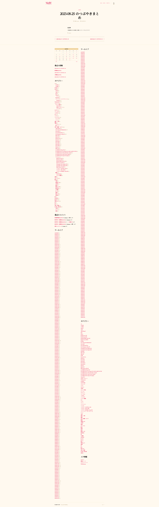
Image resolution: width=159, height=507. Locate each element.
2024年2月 (57, 276)
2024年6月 (57, 270)
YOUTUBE (58, 174)
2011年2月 (57, 393)
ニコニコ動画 (58, 175)
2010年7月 (57, 403)
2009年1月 (57, 428)
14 (59, 56)
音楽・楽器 (57, 205)
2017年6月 (57, 311)
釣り (55, 204)
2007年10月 (57, 449)
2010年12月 (57, 396)
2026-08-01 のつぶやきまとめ (60, 77)
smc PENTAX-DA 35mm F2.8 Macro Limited (63, 152)
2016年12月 (57, 316)
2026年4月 (57, 238)
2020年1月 (57, 301)
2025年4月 (57, 256)
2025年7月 (57, 251)
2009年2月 (57, 426)
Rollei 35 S (57, 148)
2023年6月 (57, 287)
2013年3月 (57, 366)
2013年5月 (57, 363)
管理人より (57, 201)
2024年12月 (57, 261)
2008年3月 (57, 442)
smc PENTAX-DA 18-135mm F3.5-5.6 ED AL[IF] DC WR (66, 151)
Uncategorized (57, 101)
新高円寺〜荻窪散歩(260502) (60, 219)
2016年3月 (57, 324)
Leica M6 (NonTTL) (59, 132)
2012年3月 (57, 383)
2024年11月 (57, 263)
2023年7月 (57, 286)
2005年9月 (57, 485)
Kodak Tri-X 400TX (60, 162)
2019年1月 (57, 303)
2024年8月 (57, 267)
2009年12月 (57, 413)
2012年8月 (57, 376)
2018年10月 (57, 307)
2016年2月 (57, 326)
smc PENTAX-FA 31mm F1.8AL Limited (62, 154)
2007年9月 (57, 450)
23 (66, 57)
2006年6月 (57, 472)
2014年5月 (57, 350)
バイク (56, 115)
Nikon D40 (57, 135)
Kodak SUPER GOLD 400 (61, 161)
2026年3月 (57, 240)
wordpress (58, 100)
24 (69, 57)
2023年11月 (57, 280)
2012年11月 (57, 372)
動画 (56, 172)
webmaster (78, 21)
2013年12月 (57, 357)
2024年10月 (57, 264)
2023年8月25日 (84, 21)
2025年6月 (57, 253)
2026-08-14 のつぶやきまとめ (60, 68)
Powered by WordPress (64, 504)
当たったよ (57, 178)
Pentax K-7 (57, 139)
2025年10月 (57, 247)
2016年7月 (57, 321)
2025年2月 (57, 258)
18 (73, 56)
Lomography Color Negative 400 (61, 164)
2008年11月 (57, 430)
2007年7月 (57, 453)
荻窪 (56, 192)
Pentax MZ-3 (57, 145)
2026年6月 (57, 235)
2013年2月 (57, 367)
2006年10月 (57, 466)
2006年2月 (57, 478)
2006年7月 (57, 471)
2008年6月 (57, 438)
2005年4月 (57, 492)
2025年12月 (57, 244)
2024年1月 (57, 277)
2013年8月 (57, 359)
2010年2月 (57, 410)
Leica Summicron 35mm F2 (60, 134)
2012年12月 (57, 370)
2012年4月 (57, 382)
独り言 (56, 199)
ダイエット (57, 124)
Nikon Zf (57, 137)
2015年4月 (57, 334)
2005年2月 (57, 495)
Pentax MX (57, 142)
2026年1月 (57, 243)
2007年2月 (57, 460)
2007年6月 (57, 455)
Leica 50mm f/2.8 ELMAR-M (60, 129)
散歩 (55, 179)
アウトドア (57, 103)
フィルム (57, 157)
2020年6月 (57, 299)
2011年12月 (57, 385)
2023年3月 (57, 291)
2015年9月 (57, 330)
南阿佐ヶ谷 (57, 182)
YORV (59, 504)
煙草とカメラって (58, 226)
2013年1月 (57, 369)
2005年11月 (57, 482)
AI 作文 (56, 85)
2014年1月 (57, 356)
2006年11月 (57, 465)
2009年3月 (57, 425)
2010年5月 (57, 406)
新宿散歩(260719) (58, 70)
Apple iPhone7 (57, 128)
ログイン (82, 459)
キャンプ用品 (58, 104)
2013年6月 (57, 362)
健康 (55, 123)
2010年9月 (57, 400)
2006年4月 (57, 475)
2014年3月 (57, 353)
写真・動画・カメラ (58, 127)
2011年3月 (57, 392)
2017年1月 (57, 314)
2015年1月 (57, 339)
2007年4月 (57, 458)
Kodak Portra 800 (59, 159)
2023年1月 (57, 294)
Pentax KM (57, 141)
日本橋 (56, 189)
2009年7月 (57, 419)
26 (76, 57)
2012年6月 (57, 379)
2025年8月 (57, 250)
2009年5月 (57, 422)
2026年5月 (57, 237)
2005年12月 (57, 481)
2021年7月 (57, 297)
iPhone (56, 94)
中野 (56, 181)
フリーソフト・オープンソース (61, 99)
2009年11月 (57, 415)
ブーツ (56, 120)
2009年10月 (57, 416)
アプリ (57, 96)
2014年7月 (57, 347)
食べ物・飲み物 (58, 206)
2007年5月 (57, 456)
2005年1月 (57, 496)
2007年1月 (57, 462)
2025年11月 (57, 245)
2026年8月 (57, 233)
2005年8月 (57, 486)
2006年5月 (57, 473)
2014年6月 (57, 349)
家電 (55, 176)
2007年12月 (57, 446)
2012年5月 (57, 380)
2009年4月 (57, 423)
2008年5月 (57, 439)
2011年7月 (57, 387)
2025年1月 (57, 260)
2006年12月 (57, 463)
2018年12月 (57, 304)
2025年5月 (57, 254)
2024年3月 (57, 274)
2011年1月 (57, 395)
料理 (56, 211)
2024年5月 (57, 271)
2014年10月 (57, 343)
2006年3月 (57, 476)
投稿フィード (83, 461)
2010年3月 (57, 409)
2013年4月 (57, 364)
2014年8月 (57, 346)
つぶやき (79, 9)
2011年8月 (57, 386)
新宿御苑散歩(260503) (59, 217)
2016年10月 (57, 317)
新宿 (56, 185)
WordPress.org (83, 464)
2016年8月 (57, 320)
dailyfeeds (70, 32)
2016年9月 (57, 319)
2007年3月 (57, 459)
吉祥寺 (56, 183)
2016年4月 (57, 323)
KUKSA (56, 87)
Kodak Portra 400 (59, 158)
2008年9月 (57, 433)
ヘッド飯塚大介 (70, 222)
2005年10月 (57, 483)
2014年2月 (57, 354)
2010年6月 (57, 405)
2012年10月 (57, 373)
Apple (56, 92)
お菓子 (56, 208)
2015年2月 (57, 337)
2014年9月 (57, 344)
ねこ (55, 114)
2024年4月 (57, 273)
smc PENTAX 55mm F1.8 (60, 149)
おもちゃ (56, 110)
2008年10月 (57, 432)
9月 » (77, 61)
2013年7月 (57, 360)
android (56, 90)
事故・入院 (57, 121)
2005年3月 (57, 493)
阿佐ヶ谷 (57, 194)
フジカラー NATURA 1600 (61, 168)
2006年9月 (57, 468)
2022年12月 (57, 296)
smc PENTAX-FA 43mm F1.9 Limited (62, 155)
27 (56, 59)
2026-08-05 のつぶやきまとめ (60, 72)
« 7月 (56, 61)
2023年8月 (57, 284)
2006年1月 (57, 479)
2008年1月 (57, 445)
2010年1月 (57, 412)
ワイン (56, 209)
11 (73, 54)
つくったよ (57, 111)
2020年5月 (57, 300)
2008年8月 (57, 435)
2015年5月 (57, 333)
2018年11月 (57, 306)
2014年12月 (57, 340)
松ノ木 (56, 191)
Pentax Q (57, 147)
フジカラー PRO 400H (60, 169)
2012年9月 (57, 374)
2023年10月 (57, 281)
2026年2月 (57, 241)
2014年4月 (57, 352)
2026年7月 (57, 234)
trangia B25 (58, 105)
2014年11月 (57, 342)
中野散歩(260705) (58, 74)
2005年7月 (57, 488)
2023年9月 (57, 283)
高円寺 (56, 195)
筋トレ (56, 125)
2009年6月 (57, 420)
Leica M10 (57, 131)
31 (69, 59)
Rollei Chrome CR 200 (60, 167)
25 (73, 57)
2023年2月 (57, 293)
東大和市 (56, 198)
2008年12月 (57, 429)
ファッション (57, 117)
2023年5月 (57, 288)
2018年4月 (57, 310)
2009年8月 (57, 417)
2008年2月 (57, 443)
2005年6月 (57, 489)
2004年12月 (57, 498)
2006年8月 (57, 469)
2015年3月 (57, 336)
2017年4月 (57, 313)
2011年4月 (57, 390)
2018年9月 (57, 309)
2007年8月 (57, 452)
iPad (56, 93)
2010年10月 (57, 399)
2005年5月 (57, 491)
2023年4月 (57, 290)
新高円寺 (57, 188)
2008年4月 (57, 440)
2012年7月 (57, 377)
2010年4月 (57, 407)
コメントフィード (84, 462)
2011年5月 (57, 389)
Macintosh (57, 97)
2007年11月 (57, 448)
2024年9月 (57, 266)
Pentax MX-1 (57, 144)
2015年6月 (57, 331)
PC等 (56, 89)
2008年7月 (57, 436)
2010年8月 (57, 402)
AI (55, 83)
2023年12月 (57, 278)
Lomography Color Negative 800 (61, 165)
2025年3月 (57, 257)
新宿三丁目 (57, 186)
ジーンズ (57, 118)
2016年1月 (57, 327)
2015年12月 (57, 329)
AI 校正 (56, 86)
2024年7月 (57, 268)
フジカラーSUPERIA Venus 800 (62, 171)
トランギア (58, 108)
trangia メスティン (59, 107)
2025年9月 (57, 248)
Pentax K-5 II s (58, 138)
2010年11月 (57, 397)
